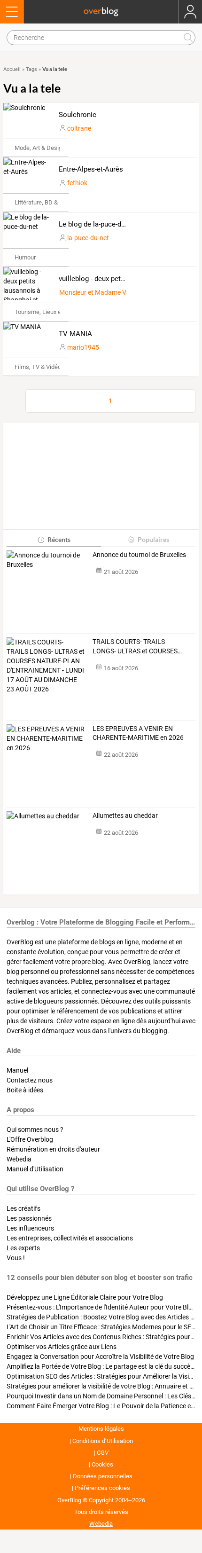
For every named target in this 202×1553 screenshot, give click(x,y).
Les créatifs (23, 1208)
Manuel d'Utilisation (35, 1169)
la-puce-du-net (88, 238)
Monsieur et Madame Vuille (98, 292)
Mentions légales (101, 1428)
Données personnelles (102, 1476)
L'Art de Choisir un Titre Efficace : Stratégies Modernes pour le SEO (101, 1327)
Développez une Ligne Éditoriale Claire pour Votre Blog (85, 1297)
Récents (58, 539)
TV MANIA (75, 333)
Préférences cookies (102, 1487)
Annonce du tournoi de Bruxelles (139, 554)
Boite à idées (25, 1090)
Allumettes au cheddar (125, 815)
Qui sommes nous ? (35, 1129)
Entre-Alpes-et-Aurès (91, 169)
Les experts (23, 1248)
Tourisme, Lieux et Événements (56, 311)
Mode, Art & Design (40, 147)
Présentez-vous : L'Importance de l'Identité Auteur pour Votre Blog (101, 1307)
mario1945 (83, 347)
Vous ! (16, 1258)
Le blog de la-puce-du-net (98, 224)
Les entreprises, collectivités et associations (70, 1238)
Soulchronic (77, 114)
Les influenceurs (30, 1228)
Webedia (19, 1159)
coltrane (79, 128)
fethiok (77, 183)
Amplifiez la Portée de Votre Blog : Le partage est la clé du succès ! (102, 1366)
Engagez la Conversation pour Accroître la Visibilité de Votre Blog (100, 1356)
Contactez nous (30, 1080)
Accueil (12, 69)
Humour (25, 257)
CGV (103, 1452)
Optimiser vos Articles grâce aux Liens (62, 1346)
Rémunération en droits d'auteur (53, 1149)
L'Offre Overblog (30, 1139)
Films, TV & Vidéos (39, 366)
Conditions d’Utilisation (102, 1440)
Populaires (153, 539)
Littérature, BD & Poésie (46, 202)
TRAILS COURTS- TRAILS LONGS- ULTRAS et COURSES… (137, 646)
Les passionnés (29, 1218)
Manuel (17, 1070)
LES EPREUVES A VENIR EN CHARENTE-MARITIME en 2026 (138, 733)
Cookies (102, 1464)
